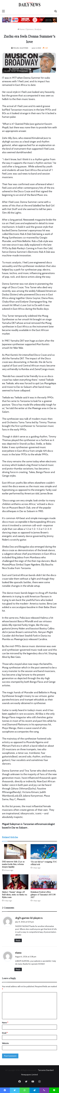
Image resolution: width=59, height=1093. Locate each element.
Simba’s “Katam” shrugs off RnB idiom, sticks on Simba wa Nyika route (14, 894)
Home (22, 29)
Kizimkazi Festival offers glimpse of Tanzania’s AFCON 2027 (43, 894)
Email (5, 1033)
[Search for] (55, 11)
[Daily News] (29, 4)
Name (5, 1022)
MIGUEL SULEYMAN (20, 48)
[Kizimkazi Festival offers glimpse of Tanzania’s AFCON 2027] (44, 881)
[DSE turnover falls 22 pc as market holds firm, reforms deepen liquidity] (15, 851)
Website (5, 1043)
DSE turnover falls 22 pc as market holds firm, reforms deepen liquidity (13, 864)
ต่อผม (18, 952)
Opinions (29, 29)
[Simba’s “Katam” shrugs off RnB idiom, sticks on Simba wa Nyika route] (15, 881)
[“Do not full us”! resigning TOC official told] (44, 851)
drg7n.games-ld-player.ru (29, 917)
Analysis (38, 29)
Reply (18, 940)
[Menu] (3, 11)
